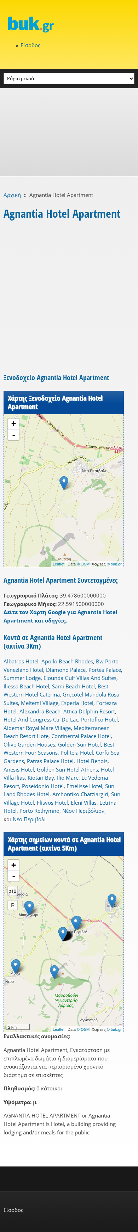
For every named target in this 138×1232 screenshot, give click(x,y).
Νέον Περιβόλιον (83, 810)
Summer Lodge (22, 677)
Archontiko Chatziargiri (80, 794)
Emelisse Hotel (84, 786)
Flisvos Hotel (52, 802)
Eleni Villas (84, 802)
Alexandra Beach (40, 711)
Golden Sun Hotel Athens (67, 769)
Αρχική (12, 194)
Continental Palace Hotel (81, 735)
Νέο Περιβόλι (29, 819)
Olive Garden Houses (29, 744)
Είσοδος (30, 45)
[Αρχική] (69, 24)
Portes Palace (104, 669)
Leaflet (58, 564)
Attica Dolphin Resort (89, 711)
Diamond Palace (66, 669)
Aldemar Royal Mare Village (37, 727)
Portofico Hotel (99, 719)
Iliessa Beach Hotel (26, 686)
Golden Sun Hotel (79, 744)
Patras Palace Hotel (50, 760)
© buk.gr (114, 564)
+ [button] (13, 423)
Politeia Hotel (77, 752)
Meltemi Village (39, 702)
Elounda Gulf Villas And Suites (80, 677)
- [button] (13, 435)
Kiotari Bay (41, 777)
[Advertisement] (69, 132)
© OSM (83, 564)
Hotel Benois (92, 760)
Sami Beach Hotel (73, 686)
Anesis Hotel (19, 769)
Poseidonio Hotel (43, 786)
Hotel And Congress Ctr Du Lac (41, 719)
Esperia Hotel (77, 702)
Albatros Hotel (21, 661)
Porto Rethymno (39, 810)
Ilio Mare (68, 777)
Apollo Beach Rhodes (67, 661)
